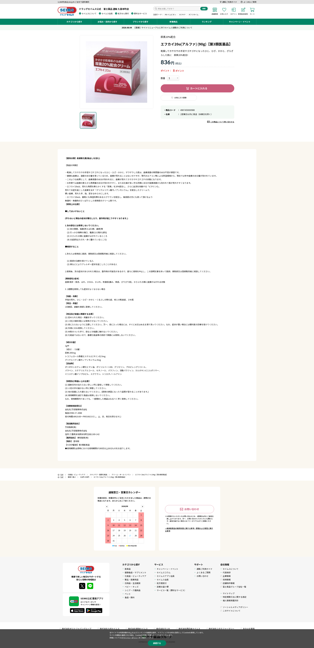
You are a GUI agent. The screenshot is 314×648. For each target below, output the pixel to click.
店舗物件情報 (229, 583)
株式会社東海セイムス (138, 628)
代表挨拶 (227, 572)
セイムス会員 (107, 13)
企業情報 (227, 576)
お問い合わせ (191, 509)
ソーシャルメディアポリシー (235, 607)
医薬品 (128, 568)
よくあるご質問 (249, 2)
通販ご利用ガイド (229, 2)
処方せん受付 (123, 13)
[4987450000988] (88, 120)
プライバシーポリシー (130, 637)
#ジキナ (182, 14)
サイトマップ (229, 593)
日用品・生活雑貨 (132, 583)
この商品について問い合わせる (222, 122)
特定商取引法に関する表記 (234, 596)
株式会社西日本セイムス (189, 628)
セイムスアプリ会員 (165, 576)
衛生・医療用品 (131, 579)
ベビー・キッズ (131, 586)
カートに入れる (198, 88)
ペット (128, 593)
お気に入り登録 (180, 97)
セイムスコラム (163, 572)
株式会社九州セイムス (109, 628)
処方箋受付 (162, 583)
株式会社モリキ (163, 628)
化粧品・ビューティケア (135, 576)
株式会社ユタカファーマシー (221, 628)
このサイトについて (231, 610)
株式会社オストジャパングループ (76, 628)
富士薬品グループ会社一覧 (234, 586)
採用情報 (227, 579)
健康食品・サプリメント (135, 572)
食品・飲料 (130, 597)
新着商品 (173, 21)
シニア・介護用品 (132, 590)
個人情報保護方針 (230, 600)
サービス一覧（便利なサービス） (171, 590)
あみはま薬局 (249, 628)
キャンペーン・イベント (239, 21)
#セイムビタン (170, 14)
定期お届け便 (163, 586)
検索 (204, 8)
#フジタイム (193, 14)
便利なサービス (140, 13)
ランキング (207, 21)
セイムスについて (89, 13)
